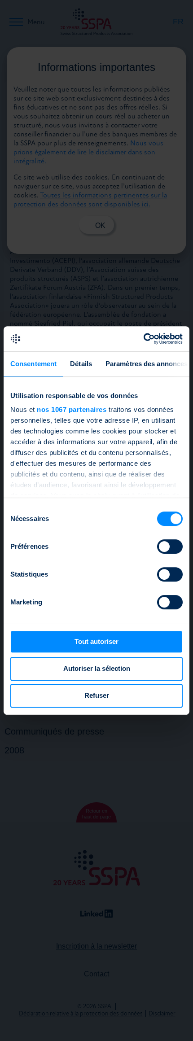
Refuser (96, 695)
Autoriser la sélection (96, 668)
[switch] (170, 546)
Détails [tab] (81, 363)
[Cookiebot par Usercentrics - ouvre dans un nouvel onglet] (143, 339)
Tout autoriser (96, 641)
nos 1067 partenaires (71, 409)
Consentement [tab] (33, 363)
